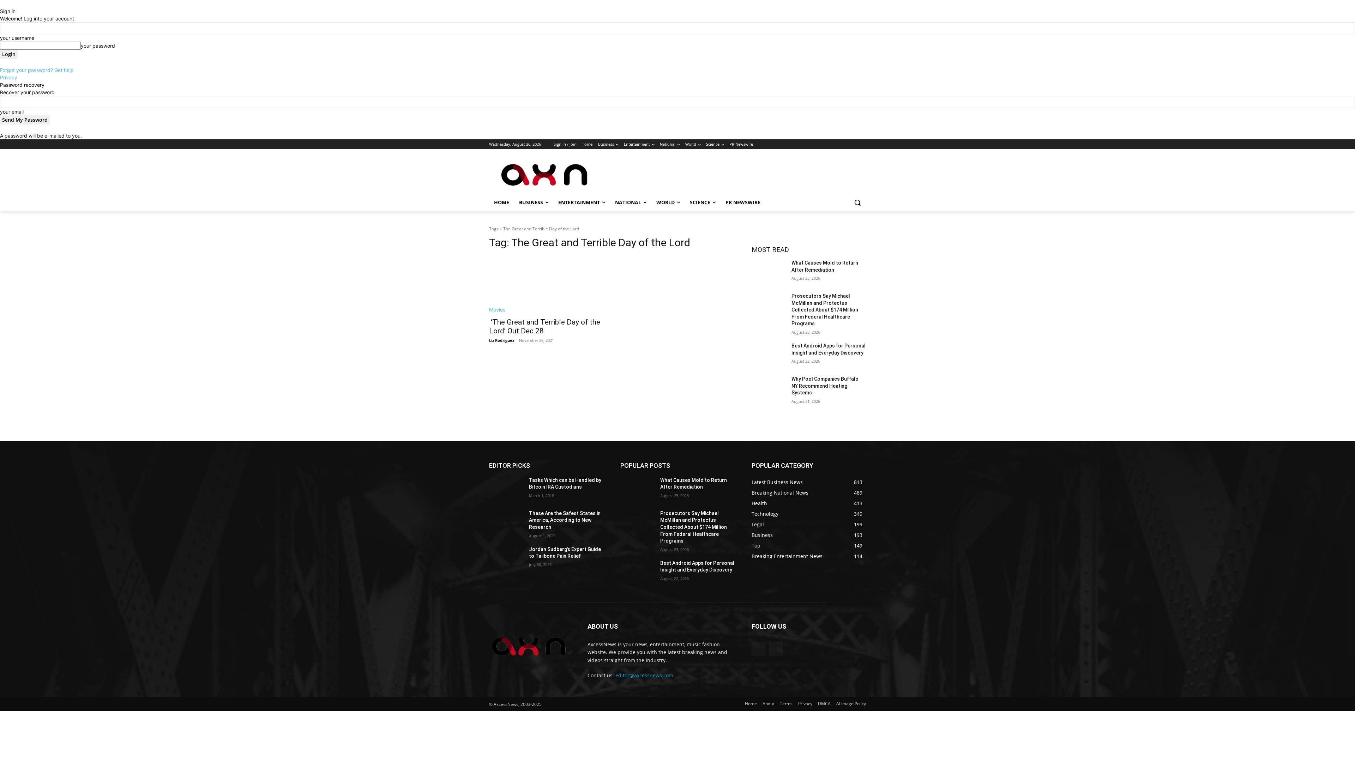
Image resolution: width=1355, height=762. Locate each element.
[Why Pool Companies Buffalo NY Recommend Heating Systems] (769, 388)
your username (17, 38)
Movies (497, 310)
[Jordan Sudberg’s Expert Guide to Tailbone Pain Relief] (506, 558)
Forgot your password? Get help (37, 70)
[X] (842, 144)
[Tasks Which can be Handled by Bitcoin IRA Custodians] (506, 489)
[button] (857, 202)
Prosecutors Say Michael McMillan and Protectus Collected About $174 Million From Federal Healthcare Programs (824, 309)
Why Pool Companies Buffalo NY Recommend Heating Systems (825, 385)
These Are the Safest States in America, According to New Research (565, 520)
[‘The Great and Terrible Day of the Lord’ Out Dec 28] (546, 284)
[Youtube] (862, 144)
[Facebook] (823, 144)
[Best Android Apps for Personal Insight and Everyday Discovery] (769, 355)
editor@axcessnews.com (644, 675)
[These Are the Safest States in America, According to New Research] (506, 522)
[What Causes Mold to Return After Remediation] (769, 272)
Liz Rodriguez (501, 340)
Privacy (8, 77)
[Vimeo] (852, 144)
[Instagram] (833, 144)
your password (98, 46)
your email (12, 112)
